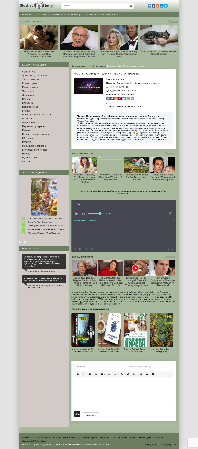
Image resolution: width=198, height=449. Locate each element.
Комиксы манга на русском (102, 14)
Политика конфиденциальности (68, 444)
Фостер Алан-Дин (121, 87)
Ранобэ (26, 153)
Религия (26, 142)
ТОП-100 (41, 14)
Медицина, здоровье (34, 146)
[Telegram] (132, 98)
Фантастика (118, 79)
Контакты (26, 444)
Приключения (30, 106)
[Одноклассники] (116, 98)
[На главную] (37, 6)
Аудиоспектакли (31, 122)
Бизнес (26, 110)
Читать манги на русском (97, 444)
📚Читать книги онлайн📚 (66, 14)
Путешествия (30, 157)
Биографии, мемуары (34, 149)
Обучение (27, 138)
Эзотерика (28, 91)
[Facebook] (112, 98)
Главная (26, 14)
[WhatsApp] (128, 98)
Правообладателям (42, 444)
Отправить (90, 415)
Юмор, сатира (30, 87)
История (27, 118)
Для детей (28, 95)
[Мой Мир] (162, 6)
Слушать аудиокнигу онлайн (127, 106)
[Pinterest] (120, 98)
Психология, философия (36, 114)
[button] (77, 374)
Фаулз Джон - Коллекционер (41, 271)
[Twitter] (124, 98)
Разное (26, 130)
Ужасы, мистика (31, 79)
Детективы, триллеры (34, 75)
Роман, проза (29, 83)
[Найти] (131, 6)
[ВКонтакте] (108, 98)
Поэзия (26, 99)
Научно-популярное (33, 126)
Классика (27, 103)
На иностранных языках (35, 134)
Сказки (26, 161)
